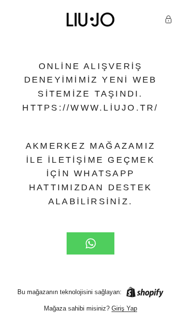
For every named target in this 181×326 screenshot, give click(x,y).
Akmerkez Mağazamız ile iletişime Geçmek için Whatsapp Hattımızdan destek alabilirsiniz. (90, 173)
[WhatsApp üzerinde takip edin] (90, 243)
